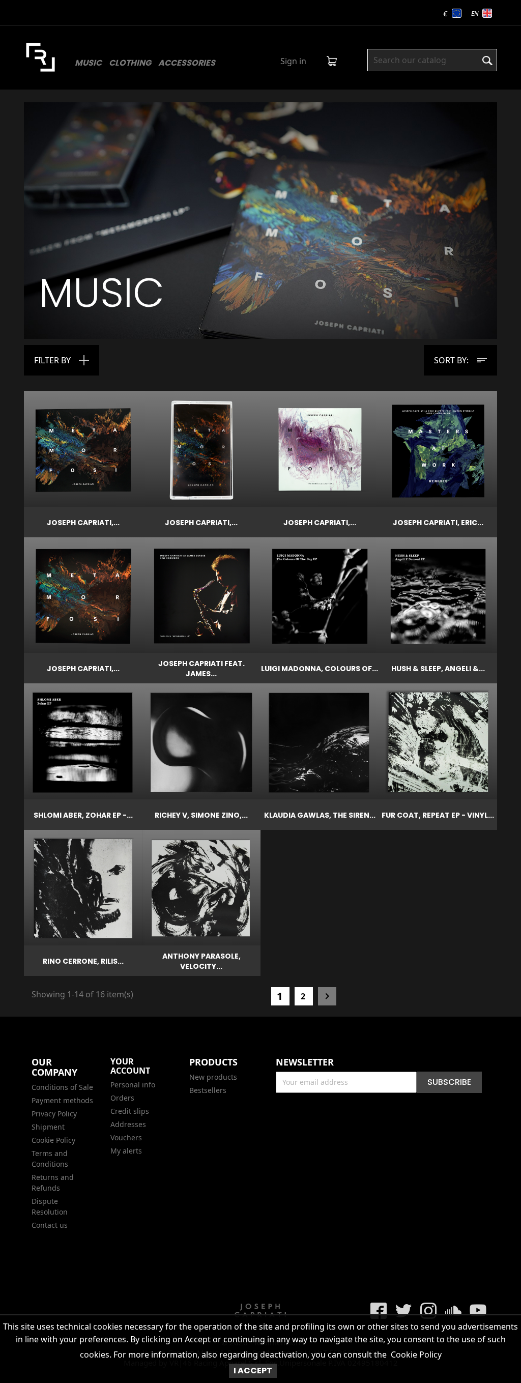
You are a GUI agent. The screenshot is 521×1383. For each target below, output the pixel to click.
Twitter (403, 1311)
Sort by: (451, 360)
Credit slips (129, 1111)
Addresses (128, 1124)
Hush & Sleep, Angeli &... (438, 669)
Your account (130, 1066)
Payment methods (62, 1100)
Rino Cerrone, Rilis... (83, 961)
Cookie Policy (416, 1354)
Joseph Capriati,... (83, 522)
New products (213, 1077)
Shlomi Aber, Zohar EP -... (83, 815)
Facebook (378, 1311)
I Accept (253, 1370)
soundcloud (453, 1311)
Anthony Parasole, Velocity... (201, 961)
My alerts (126, 1151)
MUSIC (88, 63)
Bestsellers (207, 1090)
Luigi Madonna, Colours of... (319, 669)
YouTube (478, 1311)
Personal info (132, 1084)
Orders (122, 1098)
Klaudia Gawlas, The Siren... (319, 815)
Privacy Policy (54, 1113)
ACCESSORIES (186, 63)
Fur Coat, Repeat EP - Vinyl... (438, 815)
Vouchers (126, 1137)
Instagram (428, 1311)
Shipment (48, 1127)
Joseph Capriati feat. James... (201, 668)
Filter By (52, 360)
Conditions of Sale (62, 1087)
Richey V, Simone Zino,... (201, 815)
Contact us (50, 1225)
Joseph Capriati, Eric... (438, 522)
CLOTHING (130, 63)
